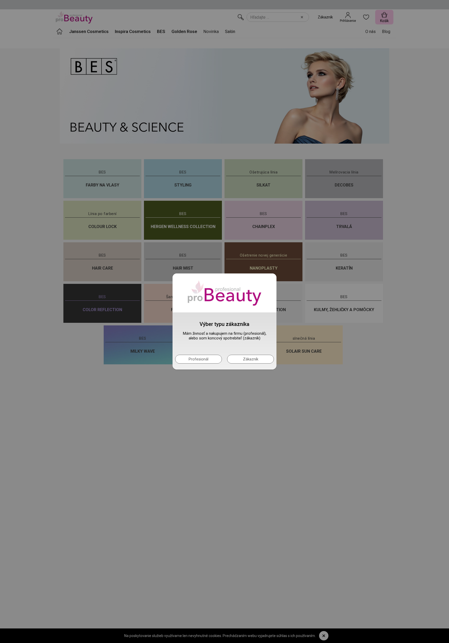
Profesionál (198, 359)
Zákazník (250, 359)
